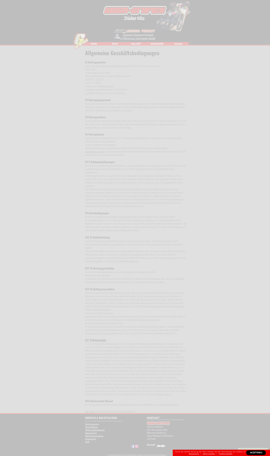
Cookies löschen (225, 454)
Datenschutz (194, 454)
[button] (256, 452)
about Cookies (209, 454)
